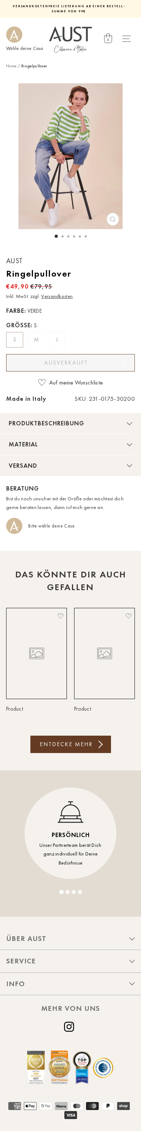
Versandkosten (57, 296)
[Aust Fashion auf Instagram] (70, 1027)
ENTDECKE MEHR (66, 744)
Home (11, 65)
